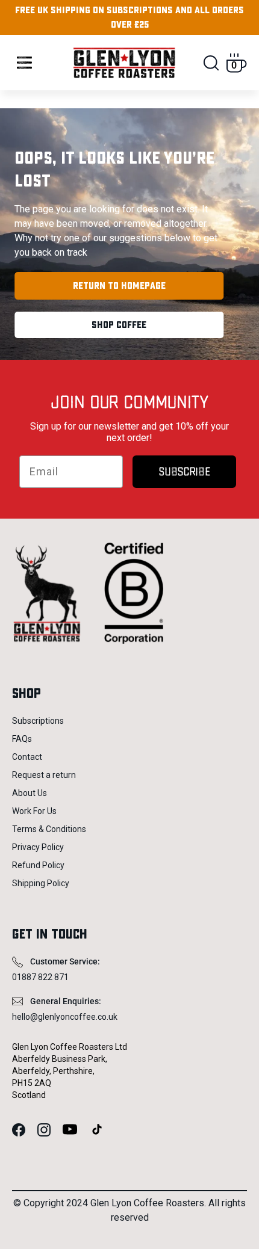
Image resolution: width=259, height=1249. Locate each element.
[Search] (211, 63)
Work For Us (34, 811)
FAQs (22, 739)
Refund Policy (38, 865)
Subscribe (184, 471)
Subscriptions (38, 721)
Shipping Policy (40, 883)
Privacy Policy (38, 847)
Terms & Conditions (49, 829)
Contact (27, 757)
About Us (29, 793)
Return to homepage (119, 286)
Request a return (44, 775)
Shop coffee (119, 325)
